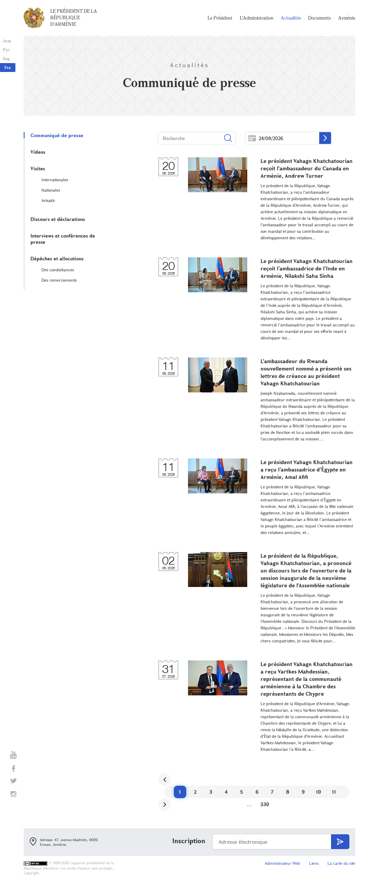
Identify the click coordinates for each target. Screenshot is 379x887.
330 (264, 804)
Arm (7, 41)
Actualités (291, 18)
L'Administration (256, 18)
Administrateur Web (282, 863)
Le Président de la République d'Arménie (73, 17)
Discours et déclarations (57, 219)
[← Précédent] (164, 779)
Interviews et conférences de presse (62, 238)
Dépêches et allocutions (56, 258)
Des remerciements (59, 280)
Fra (7, 67)
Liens (314, 863)
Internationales (54, 179)
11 (334, 792)
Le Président (220, 18)
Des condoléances (57, 269)
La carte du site (341, 863)
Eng (6, 58)
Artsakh (48, 200)
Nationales (50, 190)
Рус (6, 49)
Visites (37, 168)
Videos (37, 152)
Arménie (346, 18)
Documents (319, 18)
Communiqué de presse (56, 135)
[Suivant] (164, 804)
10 (318, 792)
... (252, 138)
